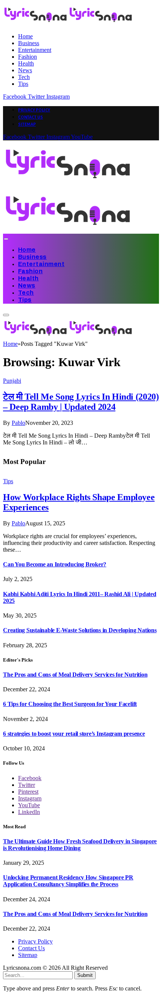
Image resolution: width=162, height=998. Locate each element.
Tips (23, 84)
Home (25, 36)
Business (28, 43)
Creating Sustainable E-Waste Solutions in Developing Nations (80, 630)
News (25, 70)
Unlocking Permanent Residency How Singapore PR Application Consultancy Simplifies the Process (68, 880)
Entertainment (34, 50)
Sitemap (27, 124)
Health (26, 63)
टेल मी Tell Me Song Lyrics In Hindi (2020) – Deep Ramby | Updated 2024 (81, 402)
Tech (24, 77)
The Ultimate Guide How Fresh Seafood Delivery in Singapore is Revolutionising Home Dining (80, 844)
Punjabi (12, 380)
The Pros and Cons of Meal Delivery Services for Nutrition (75, 674)
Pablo (18, 423)
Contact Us (30, 117)
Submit (85, 975)
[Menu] (6, 239)
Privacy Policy (34, 110)
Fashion (27, 56)
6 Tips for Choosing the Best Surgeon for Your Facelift (70, 704)
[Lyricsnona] (68, 337)
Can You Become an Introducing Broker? (54, 564)
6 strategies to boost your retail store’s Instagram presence (74, 733)
